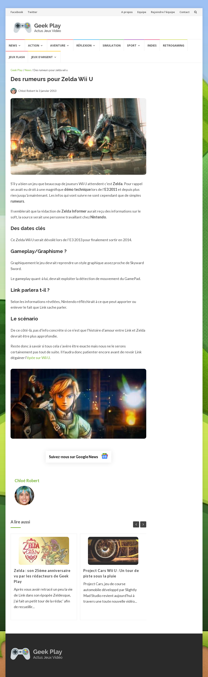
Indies (152, 45)
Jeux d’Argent (42, 57)
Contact (185, 12)
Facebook (17, 12)
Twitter (32, 12)
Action (33, 45)
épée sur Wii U (38, 357)
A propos (127, 12)
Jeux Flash (17, 57)
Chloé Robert (27, 480)
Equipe (141, 12)
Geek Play (17, 70)
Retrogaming (173, 45)
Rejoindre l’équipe (163, 12)
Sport (131, 45)
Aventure (57, 45)
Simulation (112, 45)
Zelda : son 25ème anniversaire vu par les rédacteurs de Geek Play (42, 576)
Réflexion (84, 45)
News (13, 45)
